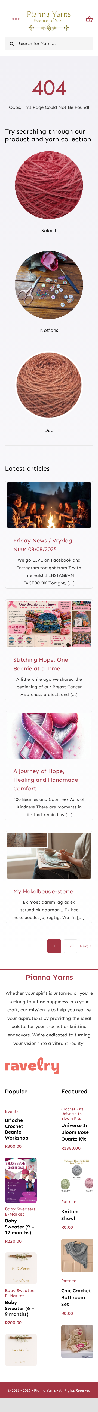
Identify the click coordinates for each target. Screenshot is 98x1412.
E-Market (14, 1214)
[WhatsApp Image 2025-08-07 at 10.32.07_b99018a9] (49, 484)
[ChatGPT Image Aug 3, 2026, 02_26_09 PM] (49, 603)
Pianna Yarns (45, 1390)
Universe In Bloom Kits (71, 1116)
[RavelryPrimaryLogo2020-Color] (32, 1059)
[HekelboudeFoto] (49, 835)
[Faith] (49, 715)
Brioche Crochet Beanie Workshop (16, 1129)
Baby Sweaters (20, 1209)
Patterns (68, 1201)
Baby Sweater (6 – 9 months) (19, 1308)
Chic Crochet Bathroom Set (76, 1297)
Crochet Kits (72, 1109)
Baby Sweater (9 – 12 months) (19, 1227)
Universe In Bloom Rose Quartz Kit (75, 1132)
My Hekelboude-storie (43, 891)
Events (12, 1111)
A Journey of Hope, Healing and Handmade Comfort (45, 780)
